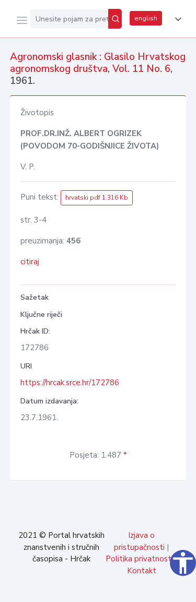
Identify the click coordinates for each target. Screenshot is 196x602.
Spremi (110, 588)
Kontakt (141, 571)
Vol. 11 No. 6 (141, 69)
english (145, 18)
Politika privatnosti (139, 559)
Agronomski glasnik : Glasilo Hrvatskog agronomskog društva (98, 63)
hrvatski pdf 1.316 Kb (96, 197)
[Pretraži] (115, 19)
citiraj (29, 261)
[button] (176, 19)
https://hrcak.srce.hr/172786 (69, 382)
